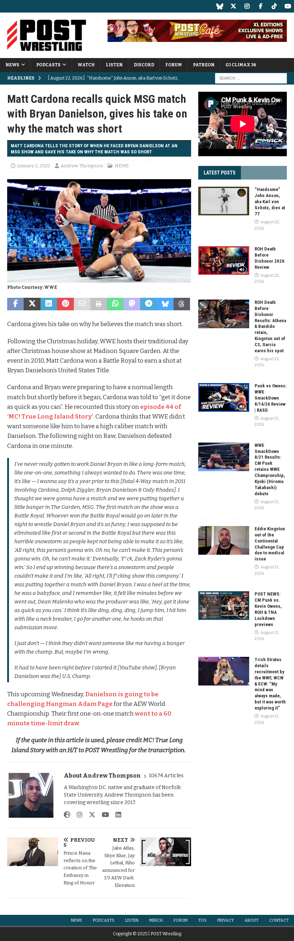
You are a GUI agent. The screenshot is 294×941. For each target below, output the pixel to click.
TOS (202, 920)
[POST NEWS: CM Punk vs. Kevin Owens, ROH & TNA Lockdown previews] (223, 605)
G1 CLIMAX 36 (241, 64)
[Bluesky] (219, 6)
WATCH (86, 64)
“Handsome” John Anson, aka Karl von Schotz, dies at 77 (270, 201)
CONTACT (279, 920)
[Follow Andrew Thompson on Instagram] (76, 815)
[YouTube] (287, 6)
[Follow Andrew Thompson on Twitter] (89, 815)
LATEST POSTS (220, 173)
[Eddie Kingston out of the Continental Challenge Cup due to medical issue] (223, 540)
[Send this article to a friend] (82, 304)
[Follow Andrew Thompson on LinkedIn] (115, 815)
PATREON (203, 64)
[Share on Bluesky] (165, 304)
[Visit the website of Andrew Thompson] (67, 815)
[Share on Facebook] (15, 304)
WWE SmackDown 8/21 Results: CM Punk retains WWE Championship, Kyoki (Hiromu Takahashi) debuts (270, 469)
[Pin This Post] (65, 304)
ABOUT (252, 920)
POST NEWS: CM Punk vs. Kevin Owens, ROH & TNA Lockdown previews (268, 609)
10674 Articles (166, 776)
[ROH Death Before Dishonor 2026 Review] (223, 260)
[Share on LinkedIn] (49, 304)
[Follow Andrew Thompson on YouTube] (102, 815)
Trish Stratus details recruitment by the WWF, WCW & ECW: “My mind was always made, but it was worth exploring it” (270, 684)
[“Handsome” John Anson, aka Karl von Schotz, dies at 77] (223, 201)
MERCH (156, 920)
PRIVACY (225, 920)
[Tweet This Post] (32, 304)
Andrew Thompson (82, 165)
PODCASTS (48, 64)
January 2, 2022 (33, 165)
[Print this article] (98, 304)
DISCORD (144, 64)
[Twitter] (233, 6)
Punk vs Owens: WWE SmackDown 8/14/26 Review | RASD (270, 398)
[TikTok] (274, 6)
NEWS (12, 64)
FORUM (173, 64)
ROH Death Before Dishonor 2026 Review (269, 258)
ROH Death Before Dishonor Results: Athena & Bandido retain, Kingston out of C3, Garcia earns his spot (270, 326)
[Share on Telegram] (148, 304)
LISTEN (114, 64)
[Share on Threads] (182, 304)
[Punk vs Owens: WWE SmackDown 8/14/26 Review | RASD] (223, 397)
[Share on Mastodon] (132, 304)
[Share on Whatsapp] (115, 304)
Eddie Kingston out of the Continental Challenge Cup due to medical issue (270, 544)
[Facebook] (260, 6)
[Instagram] (247, 6)
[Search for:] (251, 78)
